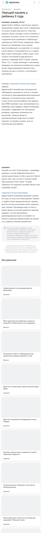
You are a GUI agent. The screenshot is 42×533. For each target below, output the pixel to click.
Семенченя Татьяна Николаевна (23, 84)
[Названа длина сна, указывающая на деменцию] (21, 281)
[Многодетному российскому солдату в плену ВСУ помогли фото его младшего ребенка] (21, 314)
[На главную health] (13, 2)
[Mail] (7, 2)
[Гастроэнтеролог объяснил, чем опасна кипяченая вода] (21, 478)
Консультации (6, 9)
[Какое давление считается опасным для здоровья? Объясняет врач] (21, 511)
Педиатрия (16, 9)
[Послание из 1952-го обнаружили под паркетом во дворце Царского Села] (21, 346)
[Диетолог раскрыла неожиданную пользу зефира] (21, 412)
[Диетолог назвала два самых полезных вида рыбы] (21, 379)
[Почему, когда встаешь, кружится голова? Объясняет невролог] (21, 445)
